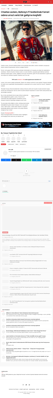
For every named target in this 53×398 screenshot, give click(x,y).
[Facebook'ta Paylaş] (6, 160)
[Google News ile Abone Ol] (34, 62)
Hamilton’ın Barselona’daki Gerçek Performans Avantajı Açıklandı (23, 319)
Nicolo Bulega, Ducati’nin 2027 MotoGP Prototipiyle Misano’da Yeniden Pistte (25, 235)
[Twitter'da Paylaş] (16, 160)
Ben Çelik (6, 18)
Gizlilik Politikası (14, 389)
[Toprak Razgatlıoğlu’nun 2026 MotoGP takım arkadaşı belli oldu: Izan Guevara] (5, 281)
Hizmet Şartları (23, 389)
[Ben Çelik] (6, 152)
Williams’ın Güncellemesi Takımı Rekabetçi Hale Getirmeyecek (22, 313)
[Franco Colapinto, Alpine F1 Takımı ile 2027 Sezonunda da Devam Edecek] (5, 269)
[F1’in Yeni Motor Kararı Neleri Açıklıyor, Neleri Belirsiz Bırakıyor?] (34, 108)
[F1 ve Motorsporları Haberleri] (26, 2)
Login (49, 181)
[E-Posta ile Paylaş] (47, 160)
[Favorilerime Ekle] (15, 62)
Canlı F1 (36, 5)
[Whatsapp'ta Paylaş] (26, 160)
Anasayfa (4, 5)
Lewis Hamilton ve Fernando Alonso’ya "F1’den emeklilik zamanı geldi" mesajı (26, 336)
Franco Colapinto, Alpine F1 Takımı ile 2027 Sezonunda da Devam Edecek (28, 268)
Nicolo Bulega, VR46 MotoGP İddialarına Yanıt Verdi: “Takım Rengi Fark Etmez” (26, 330)
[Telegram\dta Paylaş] (37, 160)
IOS (23, 79)
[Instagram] (29, 385)
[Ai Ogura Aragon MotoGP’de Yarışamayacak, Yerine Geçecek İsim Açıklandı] (5, 287)
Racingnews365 (9, 113)
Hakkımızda (32, 389)
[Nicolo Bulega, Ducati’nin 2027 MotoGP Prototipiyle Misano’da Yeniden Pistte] (26, 218)
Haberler (11, 5)
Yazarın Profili (47, 149)
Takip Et (14, 155)
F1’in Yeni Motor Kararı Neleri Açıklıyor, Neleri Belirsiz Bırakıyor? (44, 109)
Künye (37, 389)
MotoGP (5, 232)
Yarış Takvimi (18, 5)
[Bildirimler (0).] (51, 2)
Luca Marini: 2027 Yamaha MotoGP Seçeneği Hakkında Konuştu (26, 254)
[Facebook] (23, 385)
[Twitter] (26, 385)
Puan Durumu (27, 5)
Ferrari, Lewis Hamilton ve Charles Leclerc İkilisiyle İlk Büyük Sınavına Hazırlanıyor (44, 101)
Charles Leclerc (11, 144)
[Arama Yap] (49, 2)
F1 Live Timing (27, 393)
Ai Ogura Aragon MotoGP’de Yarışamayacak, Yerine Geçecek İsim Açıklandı (29, 287)
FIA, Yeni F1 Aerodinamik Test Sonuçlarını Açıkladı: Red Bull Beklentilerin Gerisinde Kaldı (28, 301)
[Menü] (2, 2)
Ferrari (17, 144)
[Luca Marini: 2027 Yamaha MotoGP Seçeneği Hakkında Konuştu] (5, 255)
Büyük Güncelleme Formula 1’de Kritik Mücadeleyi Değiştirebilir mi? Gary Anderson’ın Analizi (28, 261)
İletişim (42, 389)
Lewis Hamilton (22, 144)
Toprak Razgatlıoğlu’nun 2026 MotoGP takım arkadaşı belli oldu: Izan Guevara (30, 281)
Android (19, 79)
